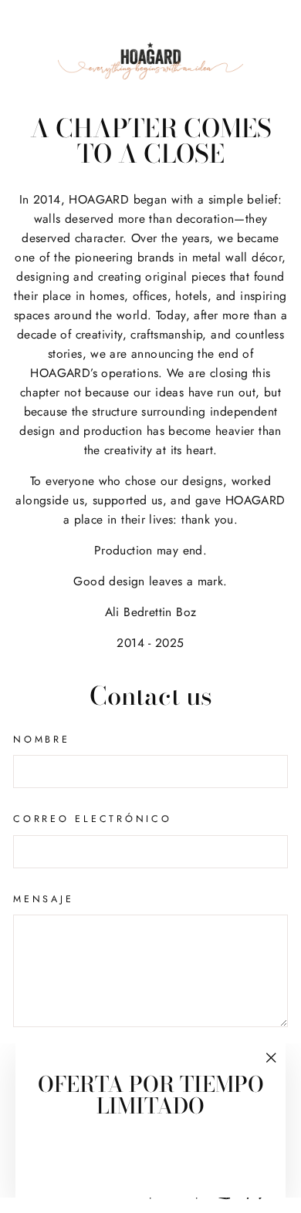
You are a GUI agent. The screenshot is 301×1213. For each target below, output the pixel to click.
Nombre (41, 739)
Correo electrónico (92, 819)
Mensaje (43, 899)
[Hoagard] (150, 60)
